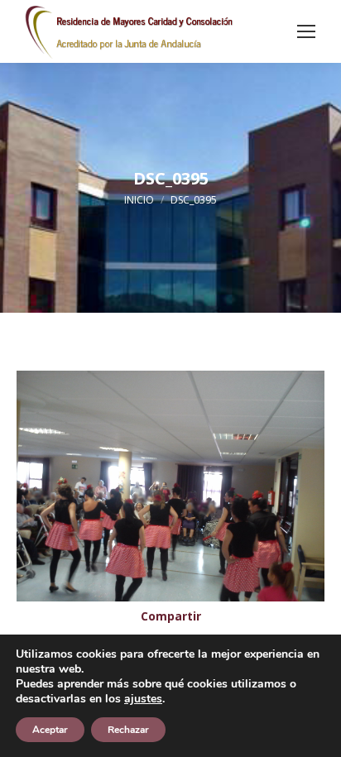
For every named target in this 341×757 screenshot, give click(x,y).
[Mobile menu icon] (306, 31)
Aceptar (50, 729)
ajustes (143, 699)
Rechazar (128, 729)
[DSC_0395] (170, 486)
